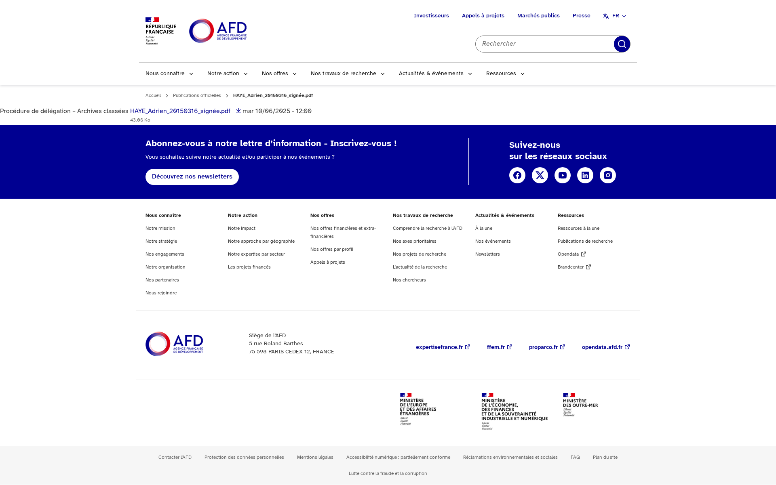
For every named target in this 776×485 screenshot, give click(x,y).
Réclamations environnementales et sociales (510, 457)
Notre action (223, 74)
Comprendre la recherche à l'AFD (427, 228)
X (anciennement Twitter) (540, 175)
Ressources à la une (578, 228)
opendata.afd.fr (602, 347)
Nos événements (493, 241)
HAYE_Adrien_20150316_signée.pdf (181, 111)
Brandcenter (571, 267)
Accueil (153, 95)
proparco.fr (543, 347)
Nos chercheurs (409, 280)
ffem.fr (496, 347)
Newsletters (487, 254)
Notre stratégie (161, 241)
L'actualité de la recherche (420, 267)
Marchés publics (538, 16)
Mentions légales (315, 457)
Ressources (501, 74)
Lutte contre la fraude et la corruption (388, 473)
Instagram (608, 175)
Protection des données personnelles (244, 457)
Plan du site (605, 457)
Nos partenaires (162, 280)
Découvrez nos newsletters (192, 176)
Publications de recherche (585, 241)
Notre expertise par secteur (256, 254)
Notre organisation (166, 267)
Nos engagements (165, 254)
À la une (483, 228)
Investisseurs (431, 16)
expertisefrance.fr (439, 347)
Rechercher (622, 44)
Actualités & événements (431, 74)
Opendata (568, 254)
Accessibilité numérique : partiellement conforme (398, 457)
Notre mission (160, 228)
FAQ (575, 457)
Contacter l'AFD (175, 457)
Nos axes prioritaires (414, 241)
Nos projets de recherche (419, 254)
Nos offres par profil (331, 249)
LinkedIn (585, 175)
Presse (581, 16)
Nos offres (275, 74)
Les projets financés (249, 267)
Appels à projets (483, 16)
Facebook (517, 175)
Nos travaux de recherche (343, 74)
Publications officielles (197, 95)
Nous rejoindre (161, 293)
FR (615, 16)
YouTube (563, 175)
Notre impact (241, 228)
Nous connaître (165, 74)
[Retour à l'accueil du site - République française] (236, 31)
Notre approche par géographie (261, 241)
